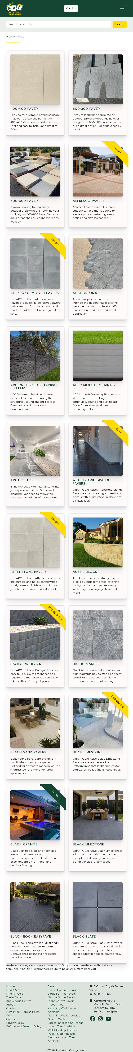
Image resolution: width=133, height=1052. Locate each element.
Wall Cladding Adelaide (63, 1030)
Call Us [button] (71, 8)
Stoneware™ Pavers (61, 1001)
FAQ (9, 1015)
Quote (10, 1008)
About (10, 1004)
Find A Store (14, 990)
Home (10, 36)
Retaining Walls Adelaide (64, 1015)
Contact (11, 1019)
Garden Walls (56, 1019)
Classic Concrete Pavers (63, 990)
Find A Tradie (14, 993)
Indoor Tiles (55, 1004)
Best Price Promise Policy (23, 1011)
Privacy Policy (15, 1022)
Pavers (52, 986)
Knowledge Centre (18, 1001)
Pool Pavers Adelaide (62, 1033)
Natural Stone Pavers (62, 997)
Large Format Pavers (62, 993)
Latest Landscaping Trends (65, 1022)
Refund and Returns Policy (23, 1026)
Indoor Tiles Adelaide (61, 1026)
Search (120, 24)
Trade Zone (13, 997)
